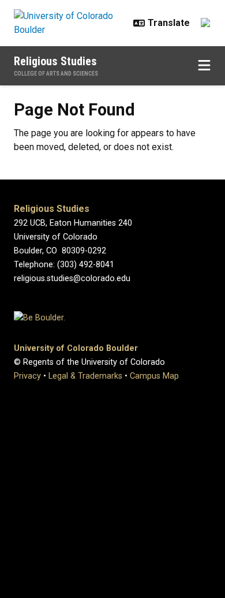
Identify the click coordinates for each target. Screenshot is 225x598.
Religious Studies (55, 61)
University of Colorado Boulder (76, 348)
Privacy (27, 376)
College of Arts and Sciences (56, 73)
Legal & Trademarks (85, 376)
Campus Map (154, 376)
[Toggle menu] (204, 65)
